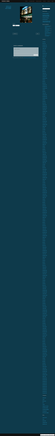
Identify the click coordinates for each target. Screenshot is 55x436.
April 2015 (44, 184)
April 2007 (44, 343)
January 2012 (44, 248)
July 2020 (44, 99)
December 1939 (45, 388)
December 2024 (45, 53)
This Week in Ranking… (47, 28)
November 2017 (45, 139)
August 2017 (44, 144)
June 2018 (44, 129)
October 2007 (44, 333)
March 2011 (44, 265)
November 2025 (45, 46)
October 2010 (44, 273)
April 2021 (44, 91)
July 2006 (44, 358)
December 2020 (45, 94)
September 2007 (45, 335)
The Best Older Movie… (48, 35)
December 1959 (45, 384)
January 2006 (44, 368)
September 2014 (45, 195)
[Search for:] (46, 8)
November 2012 (45, 232)
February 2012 (44, 247)
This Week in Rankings (46, 13)
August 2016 (44, 162)
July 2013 (44, 219)
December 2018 (45, 121)
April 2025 (44, 50)
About (52, 1)
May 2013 (44, 222)
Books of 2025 (46, 31)
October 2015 (44, 176)
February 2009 (45, 306)
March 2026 (44, 43)
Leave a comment (8, 8)
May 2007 (44, 341)
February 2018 (44, 134)
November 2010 (45, 272)
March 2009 (44, 305)
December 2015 (45, 172)
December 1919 (45, 391)
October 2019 (44, 109)
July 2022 (44, 79)
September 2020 (45, 98)
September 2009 (45, 295)
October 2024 (44, 55)
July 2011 (44, 258)
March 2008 (44, 325)
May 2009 (44, 301)
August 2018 (44, 126)
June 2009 (44, 300)
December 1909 (45, 393)
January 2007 (44, 348)
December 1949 (45, 386)
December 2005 (45, 369)
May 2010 (44, 282)
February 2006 (45, 366)
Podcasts (44, 1)
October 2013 (44, 214)
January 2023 (44, 73)
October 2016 (44, 159)
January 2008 (44, 328)
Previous (15, 33)
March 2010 (44, 285)
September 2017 (45, 142)
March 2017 (44, 151)
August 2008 (44, 316)
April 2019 (44, 116)
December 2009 (45, 290)
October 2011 (44, 253)
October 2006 (44, 353)
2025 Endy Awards (45, 19)
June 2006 (44, 359)
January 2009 (44, 308)
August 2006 (44, 356)
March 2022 (44, 83)
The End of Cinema (6, 1)
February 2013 (44, 227)
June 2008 (44, 320)
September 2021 (45, 88)
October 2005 (44, 373)
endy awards (44, 397)
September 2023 (45, 66)
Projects (49, 1)
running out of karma (45, 406)
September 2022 (45, 78)
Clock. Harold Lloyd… (47, 26)
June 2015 (44, 182)
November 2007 (45, 331)
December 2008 (45, 310)
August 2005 (44, 376)
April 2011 (44, 263)
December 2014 (45, 190)
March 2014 (44, 205)
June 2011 (44, 260)
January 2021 (44, 93)
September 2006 (45, 354)
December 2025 (45, 45)
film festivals (44, 401)
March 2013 (44, 225)
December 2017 (45, 137)
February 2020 (45, 104)
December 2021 (45, 84)
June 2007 (44, 340)
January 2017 (44, 154)
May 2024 (44, 58)
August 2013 (44, 217)
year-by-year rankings (46, 412)
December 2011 (45, 250)
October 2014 (44, 194)
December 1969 (45, 383)
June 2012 (44, 240)
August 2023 (44, 68)
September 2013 (45, 215)
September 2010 (45, 275)
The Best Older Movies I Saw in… (48, 34)
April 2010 (44, 283)
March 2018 (44, 132)
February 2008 (45, 326)
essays (43, 399)
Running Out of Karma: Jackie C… (47, 27)
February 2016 (44, 169)
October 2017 (44, 141)
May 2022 (44, 81)
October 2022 (44, 76)
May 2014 (44, 202)
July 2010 (44, 278)
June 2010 (44, 280)
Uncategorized (8, 7)
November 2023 (45, 65)
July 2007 (44, 338)
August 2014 (44, 197)
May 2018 (44, 131)
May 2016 (44, 166)
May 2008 (44, 321)
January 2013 (44, 229)
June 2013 (44, 220)
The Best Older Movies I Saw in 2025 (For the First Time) (46, 22)
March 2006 (44, 364)
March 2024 (44, 60)
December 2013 (45, 210)
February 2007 (45, 346)
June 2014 (44, 200)
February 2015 (44, 187)
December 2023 (45, 63)
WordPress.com (45, 424)
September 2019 (45, 111)
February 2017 (44, 152)
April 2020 (44, 101)
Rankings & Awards (38, 1)
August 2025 (44, 48)
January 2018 (44, 136)
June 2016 (44, 164)
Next (37, 33)
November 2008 (45, 311)
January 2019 (44, 119)
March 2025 (44, 51)
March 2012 (44, 245)
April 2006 (44, 363)
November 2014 (45, 192)
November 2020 (45, 96)
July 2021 (44, 89)
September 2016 (45, 161)
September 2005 (45, 374)
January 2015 (44, 189)
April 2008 (44, 323)
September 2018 (45, 124)
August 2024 (44, 56)
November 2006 (45, 351)
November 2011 (45, 252)
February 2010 (44, 287)
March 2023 (44, 71)
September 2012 (45, 235)
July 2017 (44, 146)
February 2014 (44, 207)
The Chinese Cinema (31, 1)
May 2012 (44, 242)
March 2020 (44, 103)
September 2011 (45, 255)
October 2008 (44, 313)
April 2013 (44, 224)
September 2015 (45, 177)
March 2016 (44, 167)
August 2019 (44, 113)
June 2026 (44, 41)
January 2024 (44, 61)
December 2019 (45, 106)
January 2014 (44, 209)
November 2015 (45, 174)
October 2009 (44, 293)
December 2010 (45, 270)
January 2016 (44, 171)
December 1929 (45, 389)
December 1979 (45, 381)
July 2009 (44, 298)
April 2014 (44, 204)
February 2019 (44, 118)
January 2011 (44, 268)
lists (43, 402)
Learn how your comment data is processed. (29, 57)
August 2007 (44, 336)
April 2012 (44, 243)
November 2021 (45, 86)
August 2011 (44, 257)
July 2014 (44, 199)
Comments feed (45, 422)
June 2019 (44, 114)
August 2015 (44, 179)
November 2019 (45, 108)
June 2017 (44, 147)
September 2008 (45, 315)
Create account (45, 417)
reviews (44, 404)
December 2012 (45, 230)
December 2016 (45, 156)
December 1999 (45, 378)
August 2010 (44, 277)
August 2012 (44, 237)
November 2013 (45, 212)
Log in (43, 419)
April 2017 (44, 149)
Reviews (26, 1)
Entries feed (44, 420)
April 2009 (44, 303)
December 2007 (45, 330)
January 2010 (44, 288)
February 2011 (44, 267)
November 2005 (45, 371)
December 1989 (45, 379)
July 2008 (44, 318)
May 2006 (44, 361)
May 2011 (44, 262)
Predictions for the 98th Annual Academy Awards (46, 16)
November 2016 (45, 157)
